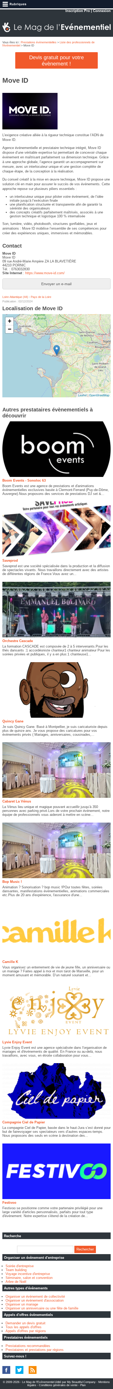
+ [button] (9, 321)
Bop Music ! (12, 882)
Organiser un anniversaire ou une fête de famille (42, 1308)
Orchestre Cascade (17, 641)
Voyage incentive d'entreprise (28, 1274)
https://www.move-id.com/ (45, 273)
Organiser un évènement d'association (35, 1300)
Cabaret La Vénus (16, 801)
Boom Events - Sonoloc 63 (24, 480)
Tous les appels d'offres (24, 1327)
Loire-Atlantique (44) (15, 296)
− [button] (9, 329)
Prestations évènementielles (38, 42)
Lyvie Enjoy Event (17, 1042)
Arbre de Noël (16, 1282)
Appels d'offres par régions (26, 1331)
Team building (16, 1270)
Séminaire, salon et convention (29, 1278)
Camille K (10, 962)
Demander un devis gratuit (25, 1323)
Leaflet (82, 395)
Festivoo (9, 1203)
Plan (83, 1385)
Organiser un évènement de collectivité (35, 1296)
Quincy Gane (12, 721)
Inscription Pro (77, 11)
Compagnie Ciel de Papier (23, 1122)
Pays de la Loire (41, 296)
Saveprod (10, 560)
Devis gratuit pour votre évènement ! (56, 61)
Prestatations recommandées (28, 1346)
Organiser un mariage (22, 1304)
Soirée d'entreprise (20, 1266)
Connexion (102, 11)
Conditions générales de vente (58, 1385)
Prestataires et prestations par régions (35, 1350)
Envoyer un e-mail (56, 284)
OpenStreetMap (99, 395)
